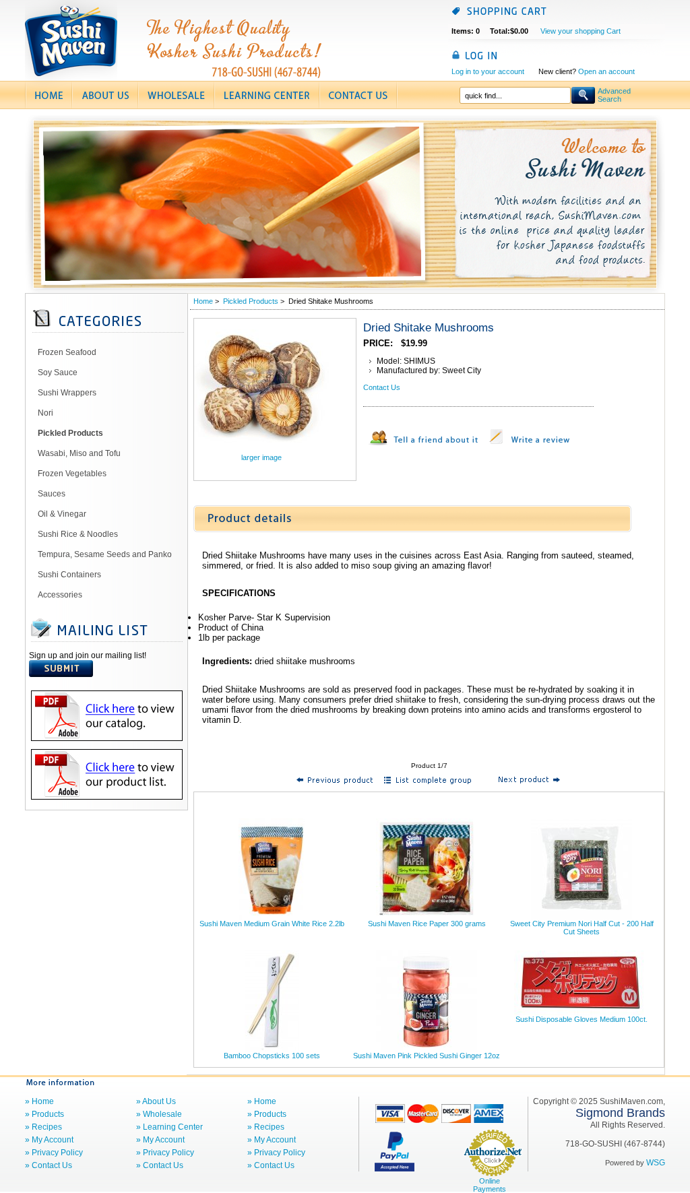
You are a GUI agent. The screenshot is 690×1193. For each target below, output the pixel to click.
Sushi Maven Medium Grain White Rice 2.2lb (271, 924)
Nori (45, 413)
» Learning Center (169, 1127)
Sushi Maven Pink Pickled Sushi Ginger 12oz (426, 1056)
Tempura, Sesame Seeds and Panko (105, 554)
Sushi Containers (69, 574)
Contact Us (381, 387)
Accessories (60, 595)
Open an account (606, 71)
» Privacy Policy (54, 1152)
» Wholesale (159, 1114)
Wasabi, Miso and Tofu (79, 453)
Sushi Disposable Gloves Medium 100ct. (581, 1019)
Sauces (51, 493)
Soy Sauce (57, 372)
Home (203, 301)
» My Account (49, 1139)
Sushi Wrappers (67, 392)
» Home (39, 1101)
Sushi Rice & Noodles (78, 534)
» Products (44, 1114)
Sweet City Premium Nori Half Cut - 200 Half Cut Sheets (582, 928)
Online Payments (489, 1185)
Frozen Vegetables (72, 473)
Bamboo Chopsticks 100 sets (272, 1056)
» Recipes (43, 1127)
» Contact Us (48, 1165)
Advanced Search (614, 95)
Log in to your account (487, 71)
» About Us (156, 1101)
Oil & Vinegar (62, 514)
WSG (655, 1162)
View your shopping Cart (580, 31)
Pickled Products (250, 301)
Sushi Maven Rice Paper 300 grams (427, 924)
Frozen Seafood (67, 352)
